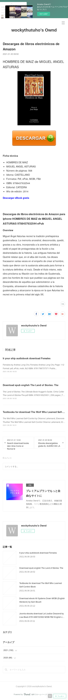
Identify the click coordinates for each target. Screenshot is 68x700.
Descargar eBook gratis (16, 197)
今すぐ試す (43, 14)
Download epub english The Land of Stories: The (30, 385)
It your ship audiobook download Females (27, 358)
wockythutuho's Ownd (34, 30)
